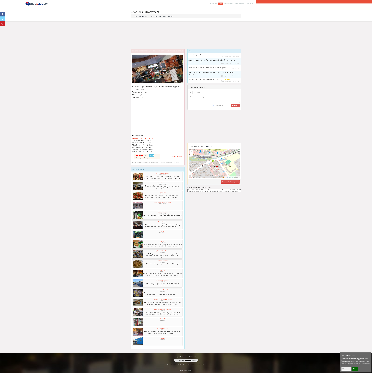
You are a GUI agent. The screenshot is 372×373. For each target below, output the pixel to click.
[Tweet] (2, 18)
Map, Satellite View (197, 146)
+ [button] (191, 151)
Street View (209, 146)
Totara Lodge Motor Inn (162, 280)
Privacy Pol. (228, 4)
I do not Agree (346, 369)
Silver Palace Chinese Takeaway (162, 202)
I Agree (355, 369)
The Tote (162, 270)
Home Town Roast (162, 212)
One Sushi (162, 231)
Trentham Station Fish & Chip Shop (162, 299)
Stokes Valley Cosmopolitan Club (162, 309)
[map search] (37, 4)
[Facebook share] (2, 14)
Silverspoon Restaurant (162, 173)
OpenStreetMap (229, 177)
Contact (250, 4)
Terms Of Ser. (240, 4)
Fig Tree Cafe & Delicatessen (162, 251)
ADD (220, 4)
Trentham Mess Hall (162, 290)
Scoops (162, 338)
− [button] (191, 154)
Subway (163, 241)
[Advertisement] (186, 35)
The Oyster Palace (162, 319)
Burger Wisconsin (162, 222)
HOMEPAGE (213, 4)
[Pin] (2, 23)
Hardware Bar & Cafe (162, 328)
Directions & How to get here (230, 182)
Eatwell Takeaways (163, 260)
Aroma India (162, 192)
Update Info (178, 156)
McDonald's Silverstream (162, 183)
